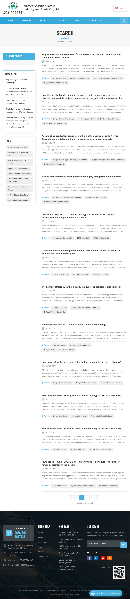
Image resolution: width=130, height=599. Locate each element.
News (78, 20)
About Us (26, 20)
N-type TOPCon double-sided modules (59, 350)
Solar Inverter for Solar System (19, 174)
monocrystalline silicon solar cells (19, 154)
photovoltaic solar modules (101, 416)
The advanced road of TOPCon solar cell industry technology (74, 324)
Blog (8, 62)
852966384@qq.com (24, 565)
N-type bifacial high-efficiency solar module (70, 160)
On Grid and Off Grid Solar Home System (18, 180)
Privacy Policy (74, 594)
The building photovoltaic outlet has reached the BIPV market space (19, 110)
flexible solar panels (100, 274)
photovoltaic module (60, 274)
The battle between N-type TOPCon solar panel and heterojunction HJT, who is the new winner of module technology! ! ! (19, 122)
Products (45, 20)
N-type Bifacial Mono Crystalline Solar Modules (71, 78)
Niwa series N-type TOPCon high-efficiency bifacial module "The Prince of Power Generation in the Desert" (81, 463)
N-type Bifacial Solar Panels (63, 119)
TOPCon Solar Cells (101, 238)
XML (65, 594)
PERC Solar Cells (83, 238)
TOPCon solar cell (59, 449)
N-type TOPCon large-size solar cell (85, 307)
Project (62, 20)
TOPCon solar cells (79, 416)
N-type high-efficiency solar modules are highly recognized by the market (81, 176)
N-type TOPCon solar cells (96, 197)
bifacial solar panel (80, 274)
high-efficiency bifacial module (82, 485)
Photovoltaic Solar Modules (111, 383)
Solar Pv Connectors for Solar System (69, 554)
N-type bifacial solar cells (17, 147)
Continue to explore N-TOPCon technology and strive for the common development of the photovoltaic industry (78, 216)
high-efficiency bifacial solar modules (108, 78)
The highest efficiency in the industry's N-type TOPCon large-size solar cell (81, 286)
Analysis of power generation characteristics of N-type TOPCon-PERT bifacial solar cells (19, 91)
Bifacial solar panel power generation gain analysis (16, 102)
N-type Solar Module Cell (86, 383)
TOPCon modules (59, 485)
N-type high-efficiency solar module (67, 197)
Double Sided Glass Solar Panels (17, 188)
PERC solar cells (59, 345)
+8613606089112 (26, 560)
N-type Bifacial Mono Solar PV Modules (68, 533)
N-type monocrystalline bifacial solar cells (108, 160)
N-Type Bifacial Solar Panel (18, 195)
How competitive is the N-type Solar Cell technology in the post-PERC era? (81, 362)
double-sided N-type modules (56, 202)
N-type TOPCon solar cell (54, 164)
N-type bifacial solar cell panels (17, 162)
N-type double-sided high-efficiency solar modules (99, 119)
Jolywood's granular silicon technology (16, 81)
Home (10, 20)
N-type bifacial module (108, 485)
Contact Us (95, 20)
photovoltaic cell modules (62, 238)
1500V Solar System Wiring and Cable (70, 547)
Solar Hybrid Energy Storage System (67, 568)
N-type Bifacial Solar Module (55, 123)
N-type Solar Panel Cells (62, 383)
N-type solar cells (60, 416)
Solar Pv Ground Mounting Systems (70, 540)
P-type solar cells (60, 307)
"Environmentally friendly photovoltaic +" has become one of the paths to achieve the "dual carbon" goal (81, 252)
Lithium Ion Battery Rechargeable (67, 561)
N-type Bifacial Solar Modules (55, 83)
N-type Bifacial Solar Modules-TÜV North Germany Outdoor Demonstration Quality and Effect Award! (81, 56)
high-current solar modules (18, 168)
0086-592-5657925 (21, 534)
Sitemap (58, 594)
